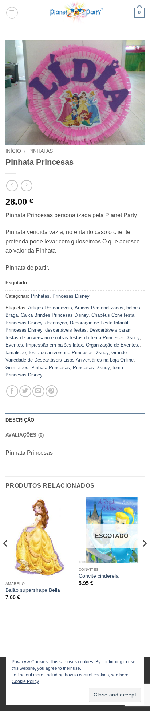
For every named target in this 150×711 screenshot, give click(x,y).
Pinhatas (40, 151)
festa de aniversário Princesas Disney (68, 352)
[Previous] (5, 558)
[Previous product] (26, 185)
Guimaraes (16, 367)
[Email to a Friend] (38, 391)
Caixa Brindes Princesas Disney (54, 315)
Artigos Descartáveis (50, 307)
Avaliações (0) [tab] (24, 435)
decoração (56, 322)
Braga (11, 315)
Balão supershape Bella (32, 590)
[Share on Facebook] (12, 391)
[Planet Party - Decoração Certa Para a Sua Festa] (76, 13)
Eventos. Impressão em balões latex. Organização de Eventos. (72, 345)
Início (13, 151)
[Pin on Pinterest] (52, 391)
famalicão (15, 352)
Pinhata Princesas (50, 367)
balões (133, 307)
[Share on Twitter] (25, 391)
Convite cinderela (99, 576)
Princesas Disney (71, 296)
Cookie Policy (25, 681)
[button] (12, 13)
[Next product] (11, 185)
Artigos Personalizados (99, 307)
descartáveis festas (66, 330)
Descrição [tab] (19, 420)
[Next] (144, 558)
